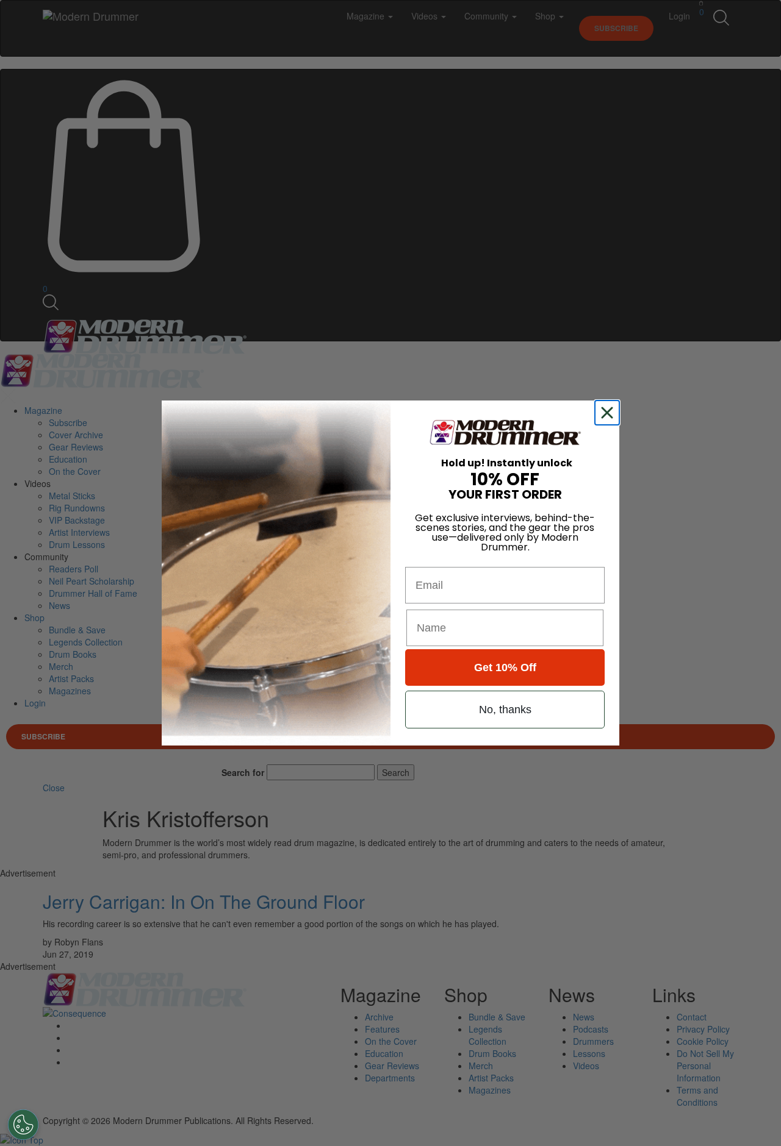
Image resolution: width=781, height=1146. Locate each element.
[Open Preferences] (23, 1124)
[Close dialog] (609, 412)
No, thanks (505, 709)
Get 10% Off (505, 667)
